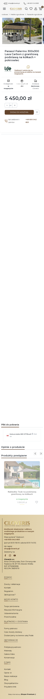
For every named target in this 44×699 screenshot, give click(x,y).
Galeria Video (9, 654)
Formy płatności (10, 628)
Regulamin (8, 591)
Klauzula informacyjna (13, 610)
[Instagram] (10, 555)
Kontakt (7, 588)
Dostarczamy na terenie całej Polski (18, 635)
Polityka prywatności (12, 647)
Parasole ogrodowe (34, 14)
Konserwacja (9, 658)
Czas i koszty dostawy (13, 632)
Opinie (7, 673)
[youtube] (14, 555)
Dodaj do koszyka (19, 112)
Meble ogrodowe (17, 14)
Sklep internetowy (21, 694)
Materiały (8, 651)
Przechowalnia (10, 617)
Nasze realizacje (10, 676)
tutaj (31, 344)
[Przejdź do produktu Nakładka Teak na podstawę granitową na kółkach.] (22, 475)
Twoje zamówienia (11, 606)
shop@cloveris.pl (14, 3)
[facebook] (5, 555)
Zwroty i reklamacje (12, 584)
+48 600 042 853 (33, 3)
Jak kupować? (10, 595)
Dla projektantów (11, 683)
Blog (6, 680)
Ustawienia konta (11, 613)
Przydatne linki (10, 687)
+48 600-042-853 (12, 539)
